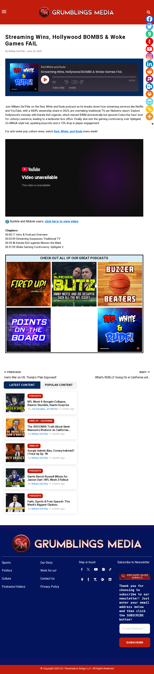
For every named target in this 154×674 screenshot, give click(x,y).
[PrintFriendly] (149, 101)
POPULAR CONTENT (59, 385)
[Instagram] (149, 56)
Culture (6, 578)
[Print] (149, 94)
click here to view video (62, 221)
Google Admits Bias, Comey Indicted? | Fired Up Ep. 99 (50, 452)
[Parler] (149, 79)
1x (75, 82)
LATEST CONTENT (22, 385)
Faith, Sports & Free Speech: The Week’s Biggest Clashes (48, 503)
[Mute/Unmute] (57, 82)
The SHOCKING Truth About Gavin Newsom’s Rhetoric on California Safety (48, 428)
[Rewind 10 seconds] (67, 82)
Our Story (46, 562)
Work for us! (48, 570)
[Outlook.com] (149, 86)
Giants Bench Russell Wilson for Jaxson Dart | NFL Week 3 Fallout (47, 478)
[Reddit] (149, 71)
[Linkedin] (149, 64)
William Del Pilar (39, 434)
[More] (149, 116)
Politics (7, 570)
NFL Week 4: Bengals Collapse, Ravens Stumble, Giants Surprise (48, 403)
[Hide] (152, 123)
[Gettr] (149, 41)
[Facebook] (149, 19)
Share (72, 87)
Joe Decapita (38, 409)
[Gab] (149, 34)
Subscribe (59, 87)
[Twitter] (149, 26)
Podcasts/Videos (13, 586)
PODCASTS (35, 396)
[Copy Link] (149, 109)
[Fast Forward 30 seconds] (85, 82)
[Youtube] (149, 49)
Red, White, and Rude (68, 131)
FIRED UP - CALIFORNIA (40, 421)
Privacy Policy (49, 586)
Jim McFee (52, 409)
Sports (6, 562)
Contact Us (47, 578)
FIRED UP (33, 446)
